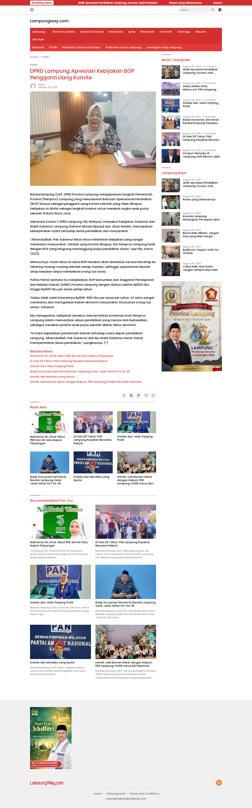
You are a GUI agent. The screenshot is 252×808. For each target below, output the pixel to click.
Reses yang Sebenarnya (160, 2)
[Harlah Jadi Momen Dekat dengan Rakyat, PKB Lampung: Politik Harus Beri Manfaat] (136, 462)
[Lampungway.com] (46, 783)
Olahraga (183, 32)
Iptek (131, 32)
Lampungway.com (49, 21)
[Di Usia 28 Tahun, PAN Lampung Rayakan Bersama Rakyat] (93, 422)
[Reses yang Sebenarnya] (171, 202)
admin (41, 84)
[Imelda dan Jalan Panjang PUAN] (136, 422)
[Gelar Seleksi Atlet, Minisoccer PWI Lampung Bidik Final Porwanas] (171, 89)
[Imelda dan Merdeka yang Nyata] (93, 462)
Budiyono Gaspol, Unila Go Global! (201, 251)
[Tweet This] (131, 395)
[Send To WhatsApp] (153, 395)
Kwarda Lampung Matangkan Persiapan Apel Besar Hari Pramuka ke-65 (201, 218)
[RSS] (219, 783)
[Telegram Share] (146, 395)
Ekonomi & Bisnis (64, 32)
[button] (212, 10)
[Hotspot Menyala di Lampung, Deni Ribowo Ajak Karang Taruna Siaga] (171, 156)
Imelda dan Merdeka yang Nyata (52, 376)
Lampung (38, 32)
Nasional (38, 47)
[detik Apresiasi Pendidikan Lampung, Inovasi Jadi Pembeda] (171, 72)
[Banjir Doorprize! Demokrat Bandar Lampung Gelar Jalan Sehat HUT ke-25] (49, 462)
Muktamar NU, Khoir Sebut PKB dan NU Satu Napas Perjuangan (71, 355)
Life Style (38, 39)
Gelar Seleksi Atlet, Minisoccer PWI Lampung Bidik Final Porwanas (199, 88)
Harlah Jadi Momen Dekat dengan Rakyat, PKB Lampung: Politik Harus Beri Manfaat (85, 381)
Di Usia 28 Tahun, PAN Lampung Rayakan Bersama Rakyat (69, 361)
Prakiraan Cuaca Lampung (123, 47)
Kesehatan (116, 32)
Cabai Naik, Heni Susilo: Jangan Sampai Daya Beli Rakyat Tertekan (200, 268)
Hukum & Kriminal (91, 32)
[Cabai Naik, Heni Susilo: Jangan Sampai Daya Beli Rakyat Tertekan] (171, 269)
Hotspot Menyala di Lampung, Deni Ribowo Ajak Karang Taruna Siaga (201, 155)
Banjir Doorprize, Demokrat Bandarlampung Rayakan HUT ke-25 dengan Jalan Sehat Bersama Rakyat (201, 121)
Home (98, 793)
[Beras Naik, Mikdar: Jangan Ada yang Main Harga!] (171, 236)
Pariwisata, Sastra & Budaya (81, 47)
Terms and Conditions (144, 793)
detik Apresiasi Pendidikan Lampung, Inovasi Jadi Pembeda (92, 2)
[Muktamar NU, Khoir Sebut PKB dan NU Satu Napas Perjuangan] (49, 422)
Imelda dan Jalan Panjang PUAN (51, 366)
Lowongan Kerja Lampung (163, 47)
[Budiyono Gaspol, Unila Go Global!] (171, 252)
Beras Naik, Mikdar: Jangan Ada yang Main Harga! (201, 234)
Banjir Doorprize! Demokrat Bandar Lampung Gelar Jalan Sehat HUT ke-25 (80, 371)
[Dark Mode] (220, 10)
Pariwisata (147, 32)
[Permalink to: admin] (33, 86)
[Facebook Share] (124, 395)
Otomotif (166, 32)
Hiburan (200, 32)
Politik (53, 47)
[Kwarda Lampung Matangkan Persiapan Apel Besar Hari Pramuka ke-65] (171, 219)
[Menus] (32, 10)
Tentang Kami (115, 793)
